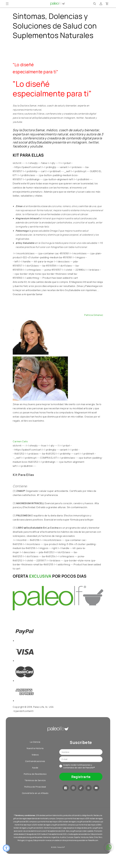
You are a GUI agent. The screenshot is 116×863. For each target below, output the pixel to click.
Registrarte (80, 776)
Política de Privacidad (35, 786)
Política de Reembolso (35, 774)
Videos (35, 754)
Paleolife (60, 847)
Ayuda (35, 767)
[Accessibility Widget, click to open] (6, 848)
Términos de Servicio (35, 780)
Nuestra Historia (35, 748)
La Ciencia (35, 742)
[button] (7, 4)
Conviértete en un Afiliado (35, 793)
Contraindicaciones (35, 761)
